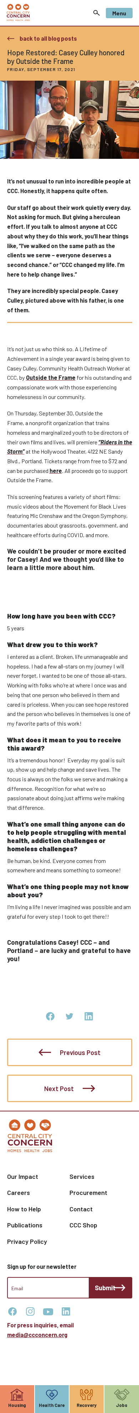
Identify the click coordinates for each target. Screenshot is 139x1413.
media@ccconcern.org (37, 1334)
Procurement (88, 1192)
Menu (119, 13)
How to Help (24, 1209)
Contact (81, 1209)
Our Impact (22, 1176)
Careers (18, 1192)
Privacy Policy (27, 1241)
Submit (105, 1288)
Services (82, 1176)
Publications (24, 1225)
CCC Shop (83, 1225)
